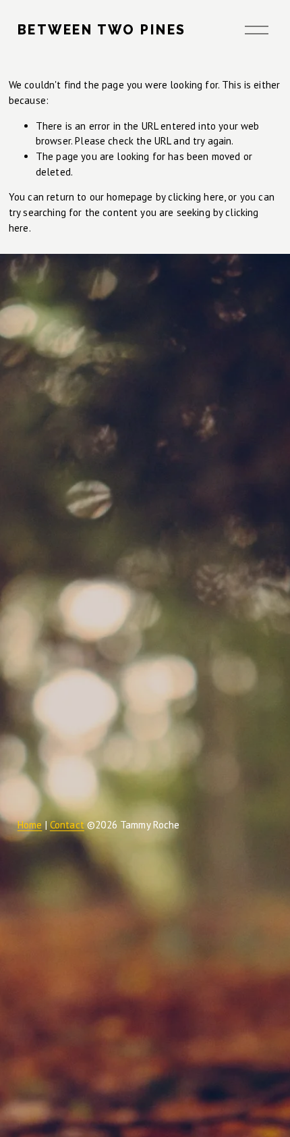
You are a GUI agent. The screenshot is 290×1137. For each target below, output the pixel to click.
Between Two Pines (102, 30)
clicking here (196, 196)
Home (30, 824)
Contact (67, 824)
